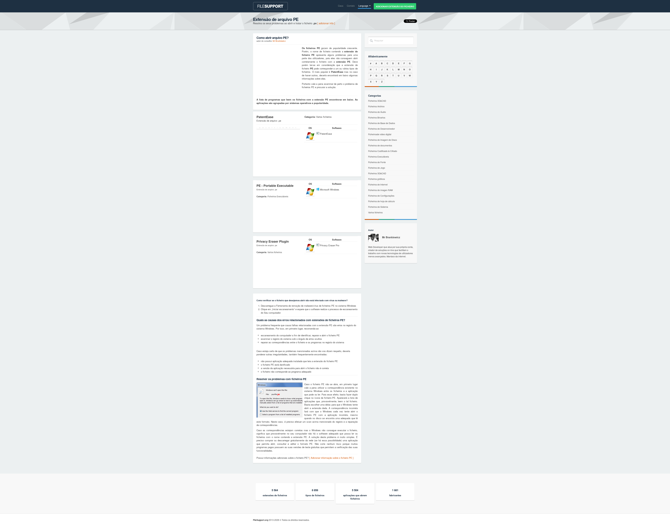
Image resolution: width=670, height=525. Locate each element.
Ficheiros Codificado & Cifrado (382, 150)
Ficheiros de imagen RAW (380, 190)
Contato (351, 5)
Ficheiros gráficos (376, 178)
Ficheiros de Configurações (381, 195)
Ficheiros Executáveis (378, 156)
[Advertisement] (278, 68)
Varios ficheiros (375, 212)
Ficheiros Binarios (376, 117)
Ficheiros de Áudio (377, 111)
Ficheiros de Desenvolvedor (381, 128)
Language (363, 5)
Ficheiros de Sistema (378, 206)
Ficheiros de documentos (380, 145)
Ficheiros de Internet (378, 184)
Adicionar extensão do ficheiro (395, 6)
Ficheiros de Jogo (376, 167)
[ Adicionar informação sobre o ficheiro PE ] (331, 457)
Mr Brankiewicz (279, 40)
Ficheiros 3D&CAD (377, 100)
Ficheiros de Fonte (377, 162)
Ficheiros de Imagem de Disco (382, 139)
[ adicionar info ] (326, 23)
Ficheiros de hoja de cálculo (381, 201)
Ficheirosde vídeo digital (379, 134)
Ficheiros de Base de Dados (381, 123)
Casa (340, 5)
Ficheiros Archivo (376, 106)
